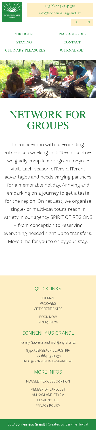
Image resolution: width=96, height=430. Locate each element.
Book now (48, 317)
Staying (24, 42)
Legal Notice (48, 400)
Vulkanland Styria (48, 395)
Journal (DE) (72, 50)
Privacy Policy (48, 406)
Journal (48, 298)
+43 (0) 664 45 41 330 (60, 6)
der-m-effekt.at (76, 424)
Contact (72, 42)
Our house (24, 34)
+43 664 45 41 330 (48, 356)
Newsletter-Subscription (48, 381)
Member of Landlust (48, 389)
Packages (48, 303)
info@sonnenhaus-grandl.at (60, 13)
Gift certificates (48, 309)
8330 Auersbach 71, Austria (48, 351)
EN (88, 22)
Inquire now (48, 322)
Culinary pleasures (24, 50)
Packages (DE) (72, 34)
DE (77, 22)
